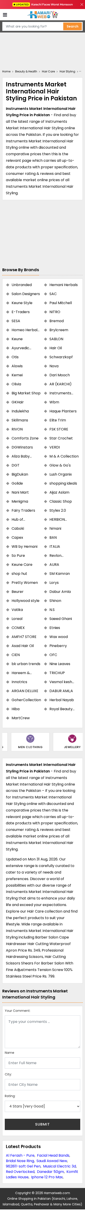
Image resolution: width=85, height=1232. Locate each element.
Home (6, 71)
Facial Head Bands (53, 1155)
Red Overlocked (20, 1171)
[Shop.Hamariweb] (42, 14)
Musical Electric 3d (59, 1166)
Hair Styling (67, 71)
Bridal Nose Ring (20, 1160)
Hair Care (48, 71)
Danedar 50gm (50, 1171)
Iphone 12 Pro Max (47, 1177)
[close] (82, 4)
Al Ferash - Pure (20, 1155)
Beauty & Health (26, 71)
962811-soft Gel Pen (23, 1166)
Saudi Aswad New (51, 1160)
